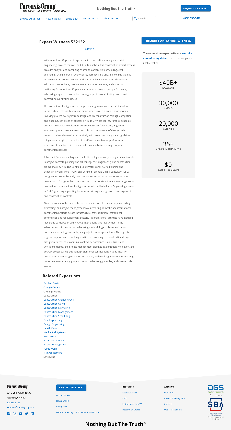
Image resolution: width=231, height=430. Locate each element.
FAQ (124, 398)
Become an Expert (131, 409)
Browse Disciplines (30, 18)
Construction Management (58, 312)
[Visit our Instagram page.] (15, 415)
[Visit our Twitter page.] (26, 415)
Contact (168, 404)
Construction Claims (54, 303)
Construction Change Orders (59, 299)
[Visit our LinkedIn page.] (32, 415)
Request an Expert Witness (168, 41)
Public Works (50, 348)
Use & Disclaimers (173, 409)
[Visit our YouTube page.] (21, 415)
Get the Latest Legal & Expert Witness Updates (78, 412)
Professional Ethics (53, 340)
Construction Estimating (56, 307)
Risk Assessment (52, 352)
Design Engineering (53, 324)
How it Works (62, 400)
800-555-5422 (13, 402)
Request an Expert (195, 8)
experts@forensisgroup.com (20, 407)
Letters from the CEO (132, 404)
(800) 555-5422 (191, 18)
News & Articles (129, 392)
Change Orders (51, 287)
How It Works (53, 18)
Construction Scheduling (56, 316)
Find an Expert (63, 395)
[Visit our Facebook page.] (9, 415)
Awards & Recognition (174, 398)
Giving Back (71, 18)
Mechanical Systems (54, 332)
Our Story (168, 392)
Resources (88, 18)
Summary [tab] (89, 49)
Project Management (55, 344)
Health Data (50, 328)
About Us (109, 18)
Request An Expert (71, 387)
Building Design (51, 283)
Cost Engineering (52, 320)
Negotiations (50, 336)
